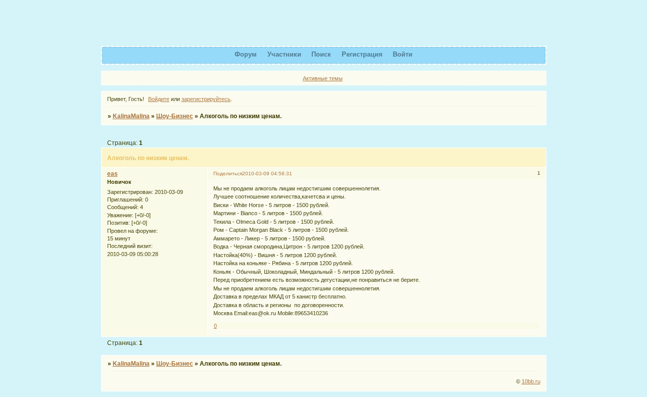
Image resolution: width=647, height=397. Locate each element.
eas (112, 173)
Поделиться (227, 173)
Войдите (158, 99)
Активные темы (323, 78)
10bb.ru (531, 381)
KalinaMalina (131, 116)
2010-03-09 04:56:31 (267, 173)
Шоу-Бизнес (174, 116)
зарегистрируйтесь (205, 99)
